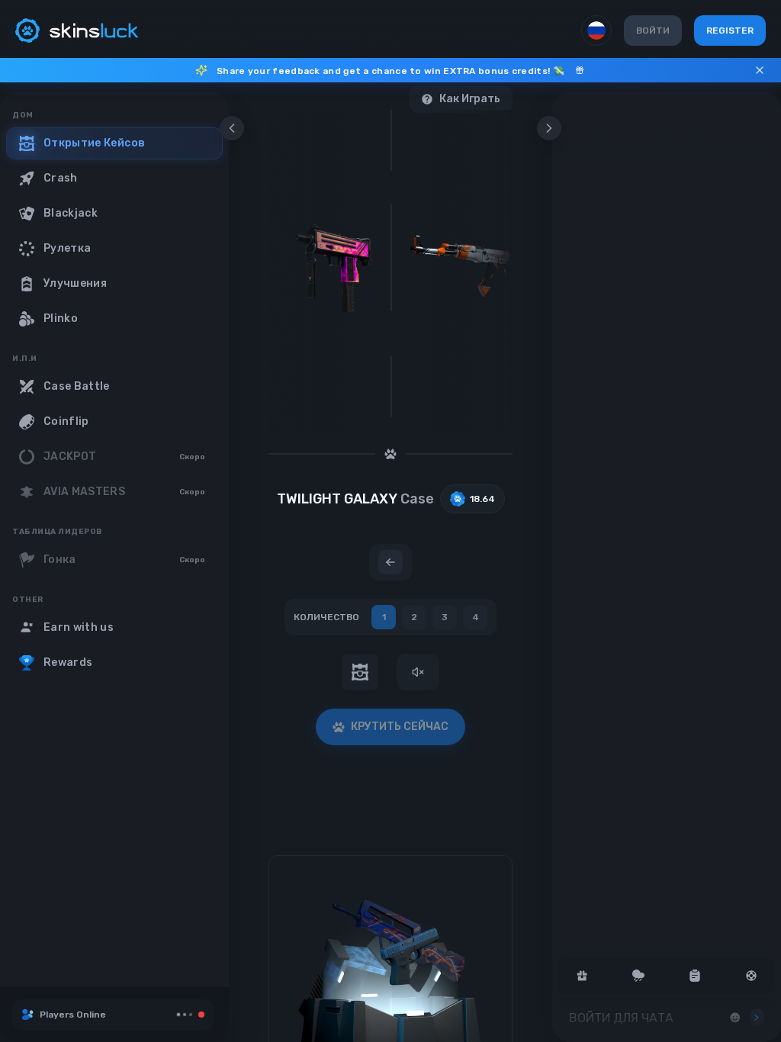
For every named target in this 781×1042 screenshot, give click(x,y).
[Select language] (596, 30)
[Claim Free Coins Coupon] (582, 975)
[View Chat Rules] (694, 975)
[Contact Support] (751, 975)
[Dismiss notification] (759, 70)
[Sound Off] (418, 672)
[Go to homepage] (77, 30)
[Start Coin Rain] (638, 975)
